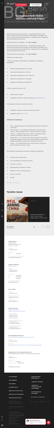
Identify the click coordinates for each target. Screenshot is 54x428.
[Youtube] (38, 402)
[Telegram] (48, 402)
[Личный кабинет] (2, 210)
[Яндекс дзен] (43, 402)
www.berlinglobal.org (40, 97)
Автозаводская (31, 345)
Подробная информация (13, 309)
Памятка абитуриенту (13, 317)
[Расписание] (2, 216)
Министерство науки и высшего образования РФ (16, 402)
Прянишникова (38, 345)
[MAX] (31, 402)
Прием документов (12, 266)
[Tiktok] (33, 402)
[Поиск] (2, 203)
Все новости (23, 10)
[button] (48, 227)
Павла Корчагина (23, 345)
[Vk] (36, 402)
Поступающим (21, 4)
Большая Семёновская (13, 345)
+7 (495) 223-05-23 (46, 5)
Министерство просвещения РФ (16, 407)
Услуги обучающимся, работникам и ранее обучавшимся (21, 337)
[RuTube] (41, 402)
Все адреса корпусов (13, 245)
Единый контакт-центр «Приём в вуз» (16, 311)
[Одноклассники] (46, 402)
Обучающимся (35, 4)
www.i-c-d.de (24, 113)
